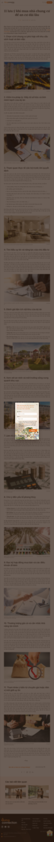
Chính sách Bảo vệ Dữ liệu (26, 424)
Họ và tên (19, 411)
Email (18, 416)
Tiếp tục (33, 430)
